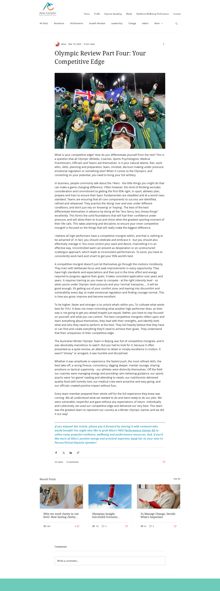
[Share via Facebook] (56, 452)
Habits (145, 23)
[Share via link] (78, 452)
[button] (176, 23)
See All (177, 478)
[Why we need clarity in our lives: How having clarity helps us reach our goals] (61, 496)
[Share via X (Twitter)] (63, 452)
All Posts (44, 23)
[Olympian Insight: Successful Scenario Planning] (110, 496)
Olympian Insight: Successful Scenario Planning (104, 515)
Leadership (116, 23)
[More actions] (163, 44)
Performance (76, 23)
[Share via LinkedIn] (70, 452)
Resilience (59, 23)
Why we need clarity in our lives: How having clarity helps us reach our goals (61, 515)
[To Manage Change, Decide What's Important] (158, 496)
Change (132, 23)
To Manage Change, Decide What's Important (158, 515)
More (157, 23)
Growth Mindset (97, 23)
